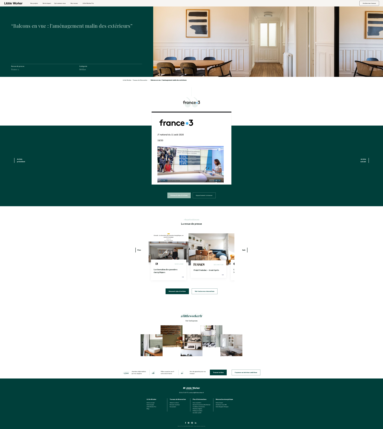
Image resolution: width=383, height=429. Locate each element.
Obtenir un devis (174, 402)
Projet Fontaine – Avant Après (206, 270)
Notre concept (151, 402)
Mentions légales (197, 408)
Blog (148, 408)
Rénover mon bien (175, 404)
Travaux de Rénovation (178, 399)
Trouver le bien (218, 372)
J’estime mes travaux (369, 3)
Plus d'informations (199, 399)
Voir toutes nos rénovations (204, 291)
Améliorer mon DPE (221, 404)
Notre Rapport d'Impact (222, 406)
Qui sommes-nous (60, 3)
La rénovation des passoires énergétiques (165, 270)
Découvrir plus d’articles (179, 195)
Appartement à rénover (204, 195)
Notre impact (47, 3)
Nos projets (34, 3)
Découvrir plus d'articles (177, 291)
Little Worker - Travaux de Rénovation (135, 80)
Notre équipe (150, 404)
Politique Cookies (197, 410)
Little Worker (151, 399)
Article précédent (21, 160)
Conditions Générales (199, 406)
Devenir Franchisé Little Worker (201, 404)
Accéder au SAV (197, 412)
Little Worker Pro (88, 3)
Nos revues (74, 3)
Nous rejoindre (197, 402)
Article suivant (363, 160)
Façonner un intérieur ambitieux (246, 372)
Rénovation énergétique (224, 399)
